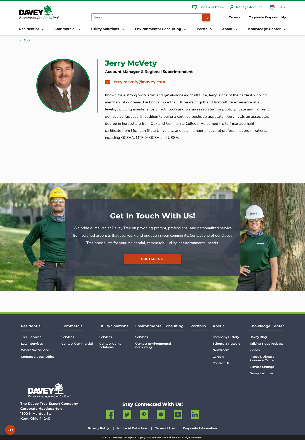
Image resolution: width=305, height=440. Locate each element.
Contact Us (152, 259)
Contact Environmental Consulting (153, 345)
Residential (31, 326)
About (218, 326)
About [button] (228, 29)
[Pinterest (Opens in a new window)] (144, 415)
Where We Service (35, 350)
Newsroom (221, 350)
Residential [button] (29, 29)
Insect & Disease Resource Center (262, 358)
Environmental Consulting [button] (158, 29)
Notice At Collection (132, 428)
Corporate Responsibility (267, 17)
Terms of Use (165, 428)
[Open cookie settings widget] (10, 430)
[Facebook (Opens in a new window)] (110, 415)
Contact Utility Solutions (110, 345)
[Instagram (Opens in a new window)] (161, 415)
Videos (254, 350)
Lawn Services (32, 343)
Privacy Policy (98, 428)
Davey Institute (261, 373)
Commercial (72, 326)
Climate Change (261, 367)
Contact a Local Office (38, 357)
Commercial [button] (65, 29)
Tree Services (31, 337)
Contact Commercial (77, 343)
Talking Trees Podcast (266, 343)
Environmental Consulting (159, 326)
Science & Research (228, 343)
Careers (234, 17)
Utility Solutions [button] (105, 29)
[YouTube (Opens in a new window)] (178, 415)
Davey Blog (258, 337)
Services (67, 337)
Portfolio (204, 29)
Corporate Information (200, 428)
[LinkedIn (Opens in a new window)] (195, 415)
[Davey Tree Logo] (49, 390)
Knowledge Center (266, 326)
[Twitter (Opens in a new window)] (127, 415)
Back (27, 40)
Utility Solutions (113, 326)
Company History (226, 337)
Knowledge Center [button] (265, 29)
